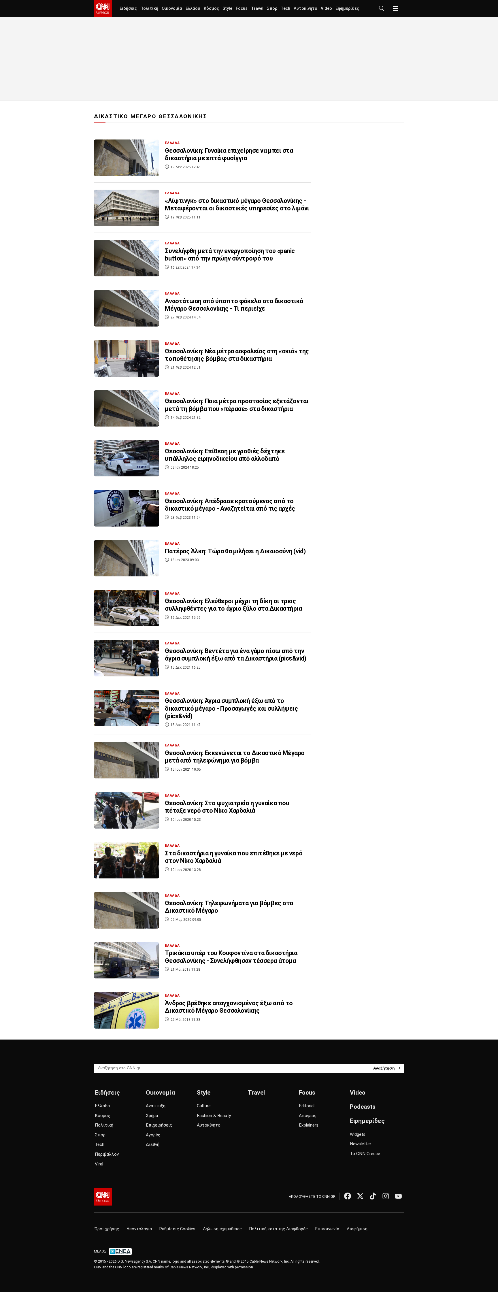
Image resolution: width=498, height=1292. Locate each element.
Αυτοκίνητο (305, 8)
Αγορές (153, 1135)
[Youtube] (398, 1196)
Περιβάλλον (107, 1154)
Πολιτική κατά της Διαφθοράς (278, 1229)
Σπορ (272, 8)
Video (326, 8)
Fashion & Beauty (214, 1115)
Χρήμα (152, 1115)
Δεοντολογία (139, 1229)
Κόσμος (211, 8)
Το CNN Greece (365, 1153)
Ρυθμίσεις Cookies (177, 1229)
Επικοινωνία (327, 1229)
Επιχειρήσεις (159, 1125)
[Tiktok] (372, 1196)
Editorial (306, 1105)
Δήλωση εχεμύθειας (222, 1229)
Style (227, 8)
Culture (204, 1105)
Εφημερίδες (347, 8)
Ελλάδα (193, 8)
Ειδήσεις (128, 8)
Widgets (357, 1134)
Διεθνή (152, 1144)
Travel (257, 8)
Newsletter (360, 1143)
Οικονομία (172, 8)
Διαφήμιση (357, 1229)
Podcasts (363, 1106)
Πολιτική (149, 8)
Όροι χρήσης (107, 1229)
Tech (285, 8)
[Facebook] (347, 1196)
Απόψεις (307, 1115)
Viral (99, 1164)
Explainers (308, 1125)
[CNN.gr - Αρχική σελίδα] (103, 1197)
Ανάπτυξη (155, 1105)
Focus (242, 8)
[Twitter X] (360, 1196)
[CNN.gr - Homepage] (103, 8)
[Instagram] (385, 1196)
